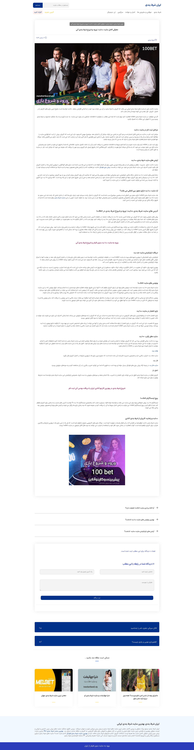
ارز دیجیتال (111, 12)
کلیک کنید (38, 12)
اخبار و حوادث (130, 12)
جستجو (37, 5)
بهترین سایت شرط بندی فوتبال (77, 733)
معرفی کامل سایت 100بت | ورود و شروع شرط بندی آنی (97, 29)
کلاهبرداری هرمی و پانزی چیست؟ (144, 642)
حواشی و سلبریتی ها (144, 12)
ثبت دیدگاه (97, 598)
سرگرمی (120, 12)
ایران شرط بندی (153, 5)
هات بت (155, 351)
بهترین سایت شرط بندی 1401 (53, 731)
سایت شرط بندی (59, 198)
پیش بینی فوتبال (104, 167)
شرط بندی (157, 12)
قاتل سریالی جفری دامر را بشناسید (144, 628)
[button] (97, 507)
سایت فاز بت (153, 365)
